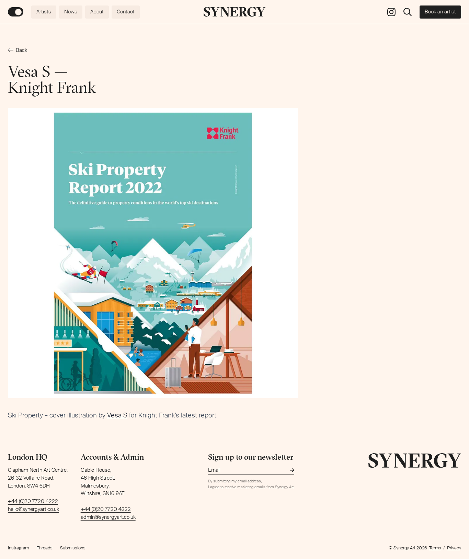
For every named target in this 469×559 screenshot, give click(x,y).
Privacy (454, 548)
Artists (43, 11)
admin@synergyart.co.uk (108, 517)
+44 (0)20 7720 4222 (33, 501)
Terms (435, 548)
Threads (45, 548)
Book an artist (440, 11)
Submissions (72, 548)
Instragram (18, 548)
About (97, 11)
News (70, 11)
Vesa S (117, 415)
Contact (126, 11)
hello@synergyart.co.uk (33, 509)
